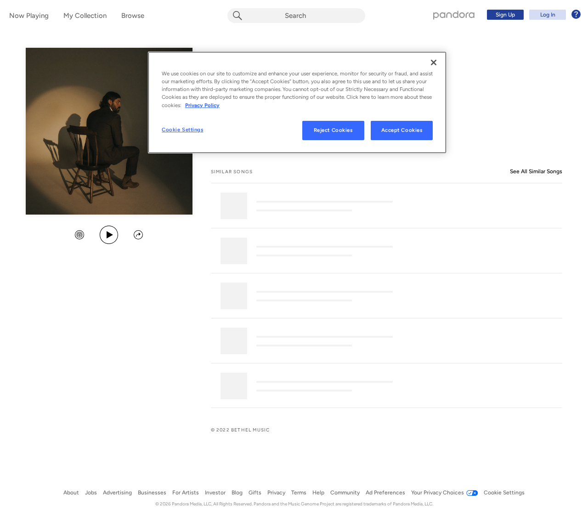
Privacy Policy (202, 105)
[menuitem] (532, 14)
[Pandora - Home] (454, 14)
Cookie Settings (183, 129)
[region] (297, 102)
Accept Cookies (402, 130)
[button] (79, 235)
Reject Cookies (333, 130)
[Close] (434, 62)
